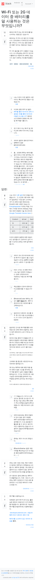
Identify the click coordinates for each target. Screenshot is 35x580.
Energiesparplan (15, 206)
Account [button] (28, 4)
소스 (32, 68)
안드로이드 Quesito (20, 443)
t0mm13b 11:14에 (19, 184)
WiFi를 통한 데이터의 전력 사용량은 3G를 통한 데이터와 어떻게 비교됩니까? (24, 114)
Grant (16, 410)
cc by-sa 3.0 (15, 577)
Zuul (16, 123)
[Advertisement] (21, 81)
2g (31, 64)
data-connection (24, 64)
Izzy (16, 281)
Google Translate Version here (20, 213)
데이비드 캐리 (30, 525)
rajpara (17, 135)
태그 (22, 4)
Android (17, 3)
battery (16, 64)
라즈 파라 (31, 66)
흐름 (16, 104)
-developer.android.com (17, 513)
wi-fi (11, 64)
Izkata (17, 433)
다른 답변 (19, 195)
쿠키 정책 (25, 570)
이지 (32, 248)
